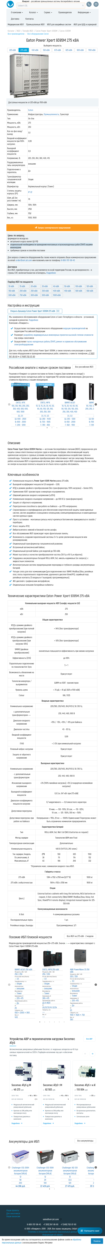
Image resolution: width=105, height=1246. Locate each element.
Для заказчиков (13, 1213)
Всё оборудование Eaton (38, 33)
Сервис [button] (47, 12)
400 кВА (56, 290)
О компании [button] (16, 12)
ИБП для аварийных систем (59, 24)
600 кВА (12, 295)
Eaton (30, 110)
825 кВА (69, 50)
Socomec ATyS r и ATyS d (87, 1085)
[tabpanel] (20, 404)
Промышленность (51, 114)
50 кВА (67, 286)
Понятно (97, 1241)
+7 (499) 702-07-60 (68, 1224)
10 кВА (11, 286)
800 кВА (34, 295)
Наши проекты (12, 1210)
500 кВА (78, 290)
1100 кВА (91, 50)
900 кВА (80, 50)
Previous (9, 404)
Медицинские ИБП (16, 24)
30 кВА (45, 286)
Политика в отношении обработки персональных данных (52, 1231)
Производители (65, 12)
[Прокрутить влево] (85, 1054)
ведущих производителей (74, 328)
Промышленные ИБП (35, 24)
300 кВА (45, 290)
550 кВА (46, 50)
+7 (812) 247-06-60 (50, 1224)
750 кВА (23, 295)
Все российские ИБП (84, 366)
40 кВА (56, 286)
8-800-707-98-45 (68, 260)
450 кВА (35, 50)
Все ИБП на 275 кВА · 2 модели (80, 936)
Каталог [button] (32, 12)
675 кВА (57, 50)
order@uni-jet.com (24, 260)
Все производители (16, 33)
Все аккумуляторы (85, 1140)
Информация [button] (83, 12)
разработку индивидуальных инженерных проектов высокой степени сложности (58, 334)
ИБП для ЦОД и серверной (85, 24)
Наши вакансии (13, 1216)
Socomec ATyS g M (21, 1085)
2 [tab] (58, 1189)
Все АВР (89, 1039)
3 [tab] (60, 427)
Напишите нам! (91, 1230)
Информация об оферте (52, 1234)
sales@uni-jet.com (51, 1219)
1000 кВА (57, 295)
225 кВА (12, 50)
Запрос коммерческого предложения (54, 227)
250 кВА (34, 290)
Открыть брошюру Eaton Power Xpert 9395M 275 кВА (32, 311)
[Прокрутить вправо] (92, 1054)
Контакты (29, 18)
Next (95, 404)
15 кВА (22, 286)
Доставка (15, 18)
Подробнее (51, 272)
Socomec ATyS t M (52, 1085)
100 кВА (78, 286)
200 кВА (23, 290)
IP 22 (30, 192)
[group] (52, 1094)
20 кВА (33, 286)
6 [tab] (67, 1022)
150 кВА (12, 290)
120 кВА (90, 286)
